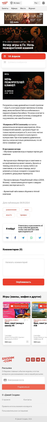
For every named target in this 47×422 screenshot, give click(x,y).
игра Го (9, 215)
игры (27, 210)
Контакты (28, 400)
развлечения (11, 210)
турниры (23, 215)
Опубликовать (23, 281)
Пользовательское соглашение (15, 411)
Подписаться (23, 387)
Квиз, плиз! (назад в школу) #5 (14, 324)
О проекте (6, 400)
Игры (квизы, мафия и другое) (14, 42)
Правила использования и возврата (17, 406)
